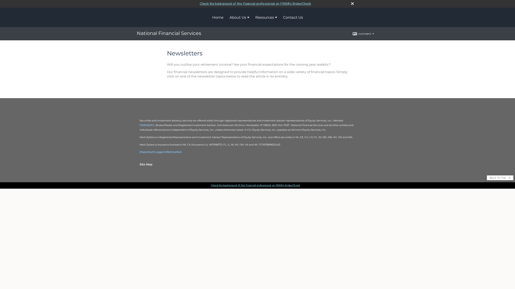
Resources (264, 17)
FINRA (144, 125)
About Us (238, 17)
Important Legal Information (161, 152)
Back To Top (498, 177)
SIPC (151, 125)
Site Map (146, 164)
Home (218, 17)
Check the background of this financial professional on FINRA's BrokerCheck (255, 4)
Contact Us (293, 17)
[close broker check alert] (352, 3)
